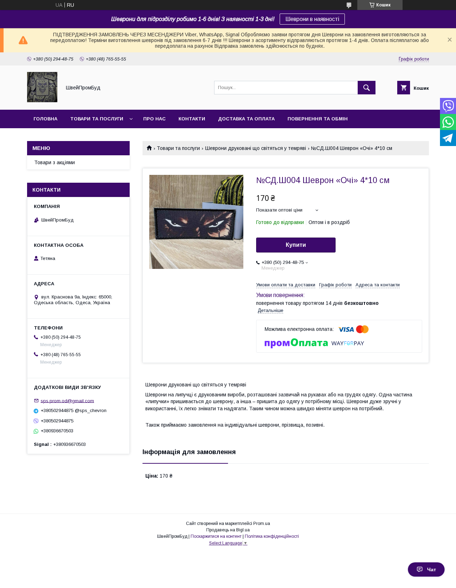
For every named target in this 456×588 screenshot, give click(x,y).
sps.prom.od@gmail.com (67, 400)
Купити (296, 245)
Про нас (154, 118)
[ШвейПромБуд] (42, 100)
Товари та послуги (96, 118)
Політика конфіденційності (272, 536)
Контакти (191, 118)
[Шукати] (366, 87)
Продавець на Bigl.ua (228, 529)
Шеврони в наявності (312, 19)
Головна (45, 118)
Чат (431, 569)
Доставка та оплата (246, 118)
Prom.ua (261, 523)
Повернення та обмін (317, 118)
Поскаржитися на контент (216, 536)
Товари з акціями (54, 162)
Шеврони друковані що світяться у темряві (255, 148)
